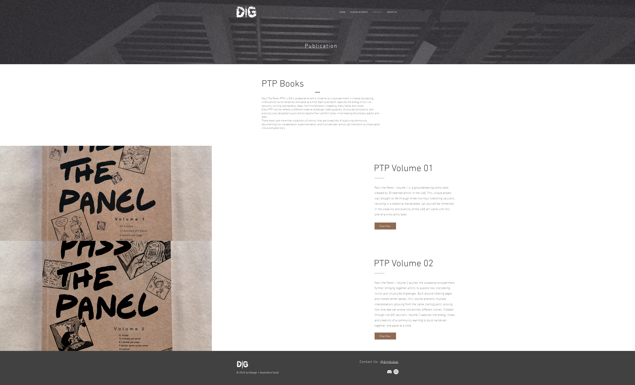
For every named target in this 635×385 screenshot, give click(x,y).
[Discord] (389, 371)
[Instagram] (396, 371)
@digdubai (389, 362)
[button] (359, 12)
